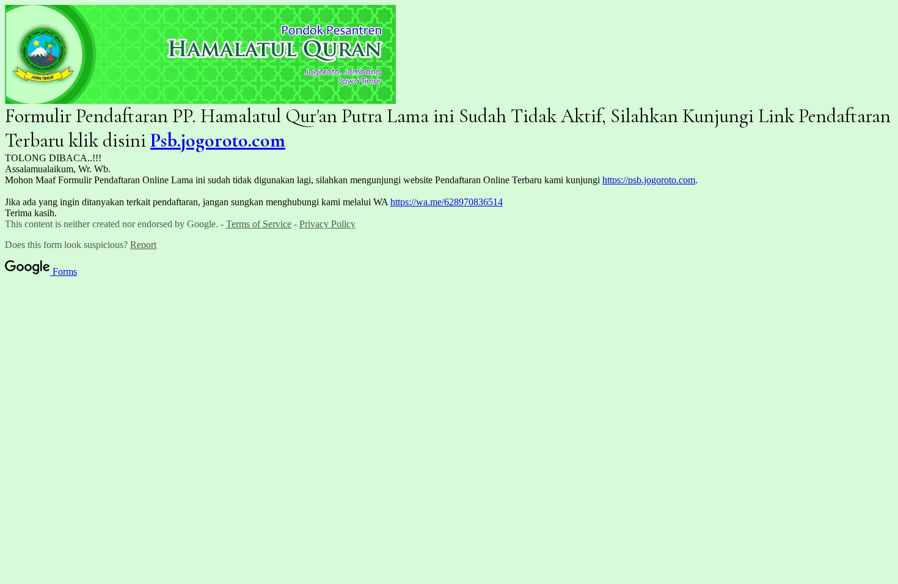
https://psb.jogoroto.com (648, 180)
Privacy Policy (327, 224)
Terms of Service (258, 224)
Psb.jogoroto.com (217, 140)
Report (143, 244)
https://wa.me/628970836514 (446, 202)
